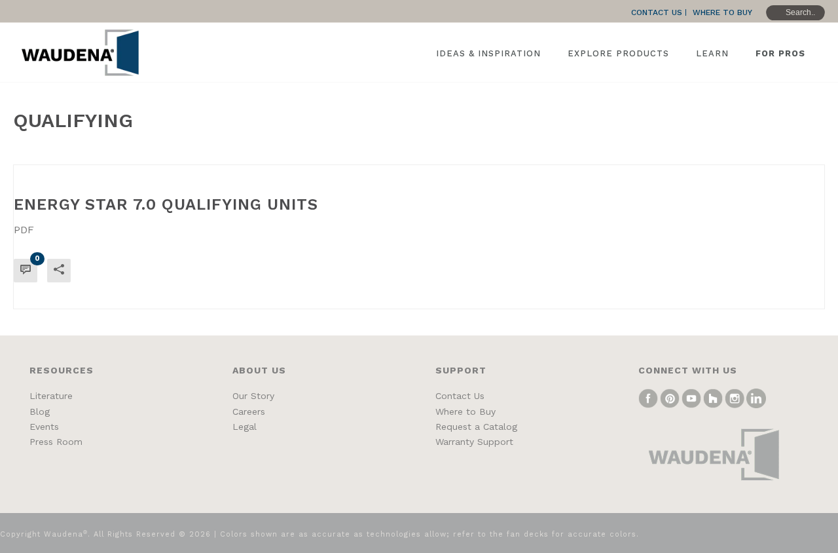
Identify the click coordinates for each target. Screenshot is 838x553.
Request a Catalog (476, 426)
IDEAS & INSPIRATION (488, 53)
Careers (248, 411)
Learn (712, 53)
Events (44, 426)
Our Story (253, 396)
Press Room (55, 441)
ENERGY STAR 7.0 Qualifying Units (166, 204)
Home (747, 152)
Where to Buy (465, 411)
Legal (244, 426)
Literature (51, 396)
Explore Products (618, 53)
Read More (777, 288)
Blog (39, 411)
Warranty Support (474, 441)
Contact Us (459, 396)
